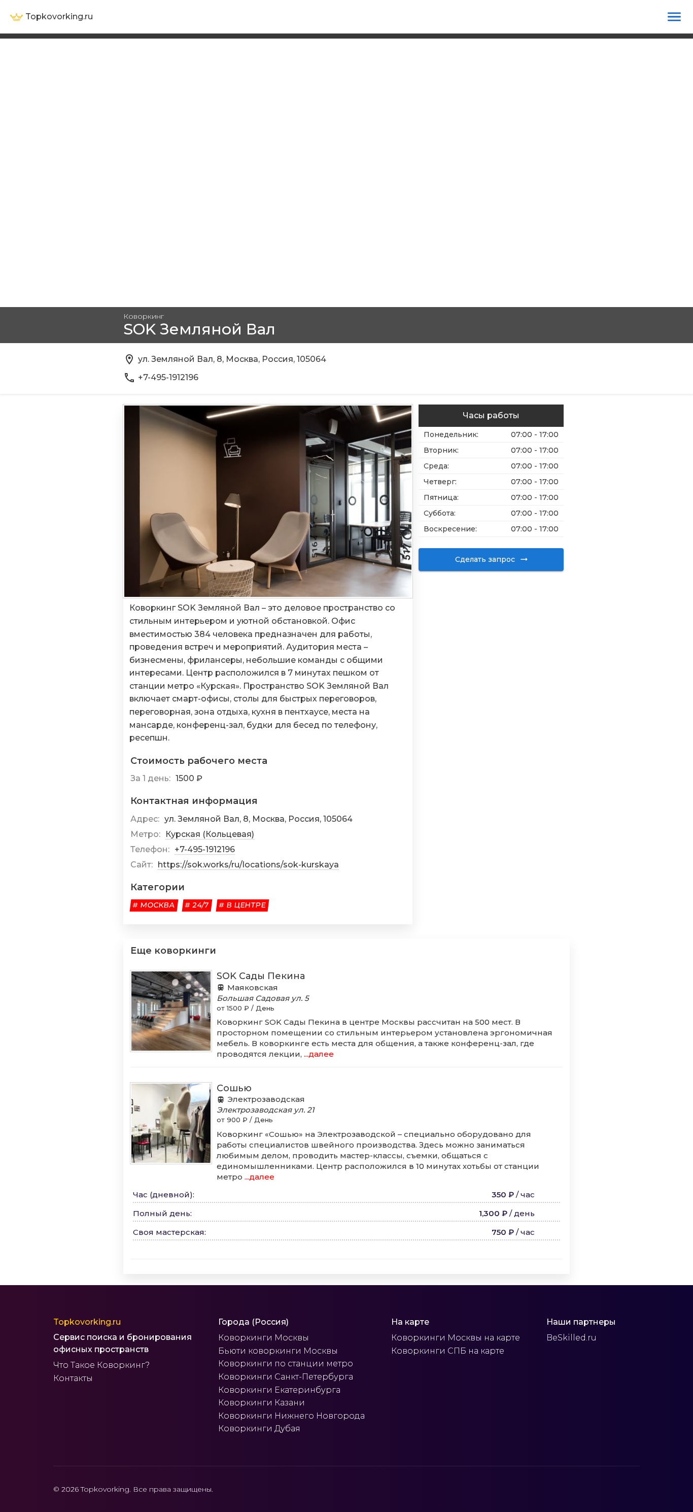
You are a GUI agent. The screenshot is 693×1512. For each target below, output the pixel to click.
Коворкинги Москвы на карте (455, 1337)
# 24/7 (197, 905)
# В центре (242, 905)
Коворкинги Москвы (263, 1337)
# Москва (154, 905)
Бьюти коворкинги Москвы (278, 1351)
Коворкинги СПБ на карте (447, 1351)
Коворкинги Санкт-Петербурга (285, 1377)
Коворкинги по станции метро (285, 1363)
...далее (318, 1054)
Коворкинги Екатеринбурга (279, 1390)
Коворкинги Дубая (259, 1428)
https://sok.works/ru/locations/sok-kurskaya (248, 864)
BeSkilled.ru (571, 1337)
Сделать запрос (485, 559)
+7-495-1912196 (205, 849)
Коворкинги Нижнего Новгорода (291, 1416)
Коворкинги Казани (261, 1402)
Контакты (73, 1378)
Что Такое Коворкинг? (101, 1365)
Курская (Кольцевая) (209, 834)
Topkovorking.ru (87, 1322)
